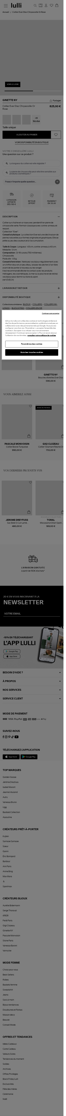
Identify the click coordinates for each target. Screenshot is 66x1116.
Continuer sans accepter (50, 313)
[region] (32, 335)
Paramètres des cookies (31, 344)
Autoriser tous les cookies (31, 352)
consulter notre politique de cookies (41, 335)
